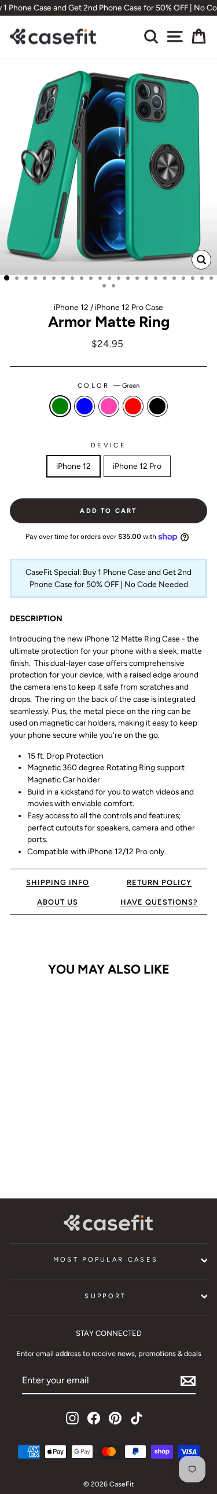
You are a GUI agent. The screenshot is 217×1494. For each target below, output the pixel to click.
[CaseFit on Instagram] (72, 1418)
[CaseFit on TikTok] (136, 1418)
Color (108, 385)
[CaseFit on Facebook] (93, 1418)
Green (60, 406)
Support (105, 1296)
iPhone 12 (73, 466)
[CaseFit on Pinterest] (115, 1418)
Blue (84, 406)
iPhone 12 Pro (137, 466)
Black (157, 406)
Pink (109, 406)
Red (133, 406)
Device (108, 445)
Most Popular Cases (106, 1259)
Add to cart (47, 1150)
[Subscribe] (188, 1381)
